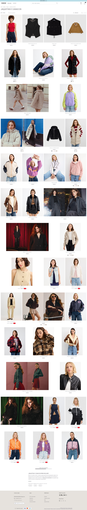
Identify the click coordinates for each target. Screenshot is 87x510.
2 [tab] (2, 15)
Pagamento (31, 498)
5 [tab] (68, 119)
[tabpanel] (11, 28)
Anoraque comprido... (15, 78)
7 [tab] (69, 119)
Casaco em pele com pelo (32, 217)
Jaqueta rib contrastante (75, 286)
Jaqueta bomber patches (43, 460)
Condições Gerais (63, 508)
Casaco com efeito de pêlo (54, 147)
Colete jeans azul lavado (54, 286)
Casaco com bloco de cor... (43, 78)
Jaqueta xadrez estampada (14, 356)
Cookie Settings (58, 508)
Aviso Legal (67, 508)
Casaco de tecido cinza (65, 217)
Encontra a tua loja (20, 503)
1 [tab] (66, 119)
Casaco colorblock (72, 460)
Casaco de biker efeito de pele (70, 391)
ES (61, 500)
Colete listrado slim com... (32, 43)
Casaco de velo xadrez (43, 356)
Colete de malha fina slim (11, 43)
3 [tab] (67, 119)
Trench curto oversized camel (76, 43)
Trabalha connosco (47, 498)
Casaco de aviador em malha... (72, 356)
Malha (40, 485)
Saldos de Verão (46, 501)
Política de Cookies (53, 508)
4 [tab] (3, 15)
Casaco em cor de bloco (33, 182)
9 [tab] (27, 154)
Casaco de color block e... (11, 182)
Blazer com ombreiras (11, 321)
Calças (30, 485)
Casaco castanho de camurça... (11, 217)
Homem (14, 3)
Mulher (9, 3)
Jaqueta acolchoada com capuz (75, 321)
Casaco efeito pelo (27, 113)
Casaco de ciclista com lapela (27, 391)
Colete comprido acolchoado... (72, 78)
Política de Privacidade (47, 508)
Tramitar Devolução (32, 501)
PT (63, 500)
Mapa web (70, 508)
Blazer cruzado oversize (27, 252)
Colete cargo (54, 43)
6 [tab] (47, 119)
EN (65, 500)
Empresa (45, 496)
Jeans (35, 485)
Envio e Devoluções (32, 496)
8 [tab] (5, 293)
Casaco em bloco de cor (15, 460)
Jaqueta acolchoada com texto (70, 113)
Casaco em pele (54, 182)
